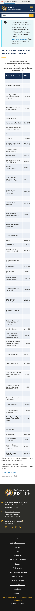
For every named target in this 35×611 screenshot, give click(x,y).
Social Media (9, 523)
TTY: (7, 516)
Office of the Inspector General (17, 572)
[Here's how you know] (17, 2)
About (17, 538)
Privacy (17, 564)
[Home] (11, 10)
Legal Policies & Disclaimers (17, 559)
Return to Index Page (8, 472)
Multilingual (17, 589)
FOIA (17, 551)
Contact (16, 603)
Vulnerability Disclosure (17, 585)
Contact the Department (12, 512)
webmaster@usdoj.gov (19, 39)
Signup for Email (13, 521)
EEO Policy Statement (17, 580)
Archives (17, 547)
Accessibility (18, 555)
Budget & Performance (17, 543)
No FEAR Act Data (17, 576)
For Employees (17, 568)
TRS (15, 516)
